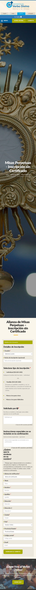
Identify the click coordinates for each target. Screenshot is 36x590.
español (21, 13)
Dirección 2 (8, 508)
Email (6, 542)
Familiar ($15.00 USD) (14, 382)
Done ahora (18, 20)
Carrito (31, 20)
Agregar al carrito (13, 551)
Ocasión (7, 351)
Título (6, 480)
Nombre (7, 487)
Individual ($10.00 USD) (14, 372)
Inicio (7, 174)
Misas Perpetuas (25, 174)
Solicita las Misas (15, 174)
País (5, 522)
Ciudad (6, 515)
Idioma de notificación (11, 474)
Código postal (9, 535)
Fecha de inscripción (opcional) (14, 358)
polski (13, 13)
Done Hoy (18, 582)
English (4, 13)
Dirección (7, 501)
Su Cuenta (17, 17)
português (30, 13)
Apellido (7, 494)
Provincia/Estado (10, 528)
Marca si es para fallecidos (14, 399)
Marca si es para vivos (13, 395)
